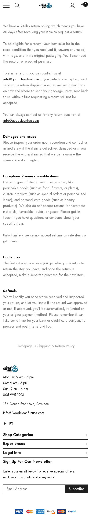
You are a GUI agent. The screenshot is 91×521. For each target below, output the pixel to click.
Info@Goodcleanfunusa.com (23, 413)
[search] (17, 5)
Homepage (25, 346)
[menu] (6, 5)
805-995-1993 (13, 395)
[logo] (45, 5)
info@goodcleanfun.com (21, 79)
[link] (10, 368)
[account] (72, 5)
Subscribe (76, 489)
